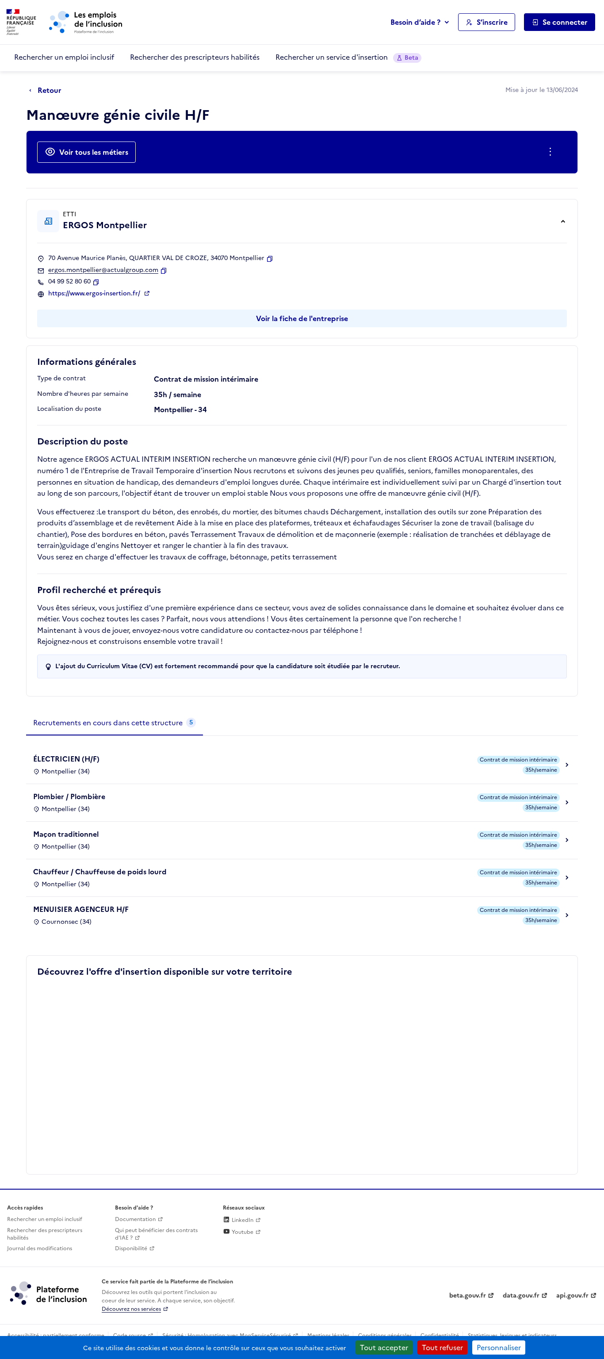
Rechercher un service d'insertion (346, 57)
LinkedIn (241, 1220)
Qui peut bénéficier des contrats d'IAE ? (156, 1234)
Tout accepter (384, 1347)
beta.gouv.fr (467, 1295)
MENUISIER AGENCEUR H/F (81, 909)
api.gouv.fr (572, 1295)
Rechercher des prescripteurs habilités (195, 57)
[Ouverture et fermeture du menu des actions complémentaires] (552, 152)
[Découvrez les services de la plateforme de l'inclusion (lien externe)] (49, 1293)
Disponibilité (131, 1248)
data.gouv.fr (521, 1295)
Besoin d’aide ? (415, 22)
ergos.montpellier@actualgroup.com (103, 270)
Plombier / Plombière (69, 796)
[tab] (114, 723)
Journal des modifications (39, 1248)
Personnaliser (499, 1347)
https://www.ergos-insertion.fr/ (95, 293)
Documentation (135, 1219)
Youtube (241, 1232)
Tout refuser (442, 1347)
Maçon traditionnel (66, 834)
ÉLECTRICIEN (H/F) (66, 759)
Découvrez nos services (131, 1309)
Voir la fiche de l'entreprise (302, 318)
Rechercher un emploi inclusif (64, 57)
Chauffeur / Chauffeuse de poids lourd (100, 871)
